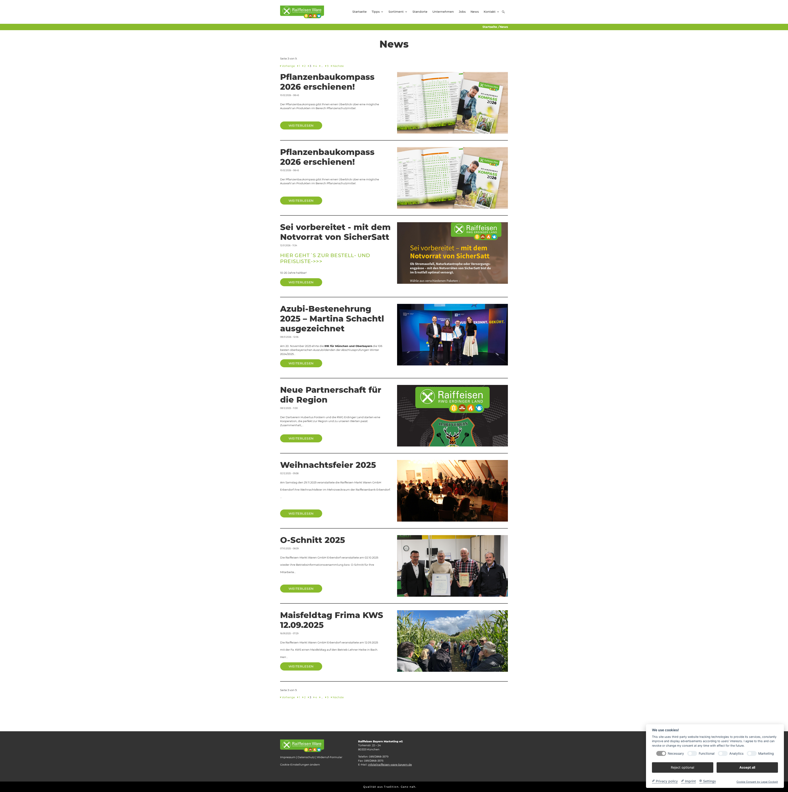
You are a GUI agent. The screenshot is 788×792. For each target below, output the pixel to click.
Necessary (676, 753)
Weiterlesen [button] (301, 125)
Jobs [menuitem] (462, 12)
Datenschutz (306, 757)
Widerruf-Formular (329, 757)
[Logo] (302, 12)
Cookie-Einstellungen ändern (300, 764)
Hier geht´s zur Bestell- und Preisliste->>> (325, 258)
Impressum (288, 757)
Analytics (736, 753)
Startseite (489, 27)
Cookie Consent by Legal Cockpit (757, 781)
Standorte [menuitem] (419, 12)
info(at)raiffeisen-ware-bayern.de (390, 764)
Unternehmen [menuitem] (443, 12)
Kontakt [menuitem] (490, 12)
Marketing (766, 753)
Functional (707, 753)
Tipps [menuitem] (376, 12)
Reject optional (682, 767)
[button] (503, 11)
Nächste (338, 66)
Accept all (747, 767)
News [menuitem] (475, 12)
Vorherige (288, 66)
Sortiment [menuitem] (396, 12)
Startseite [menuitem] (359, 12)
